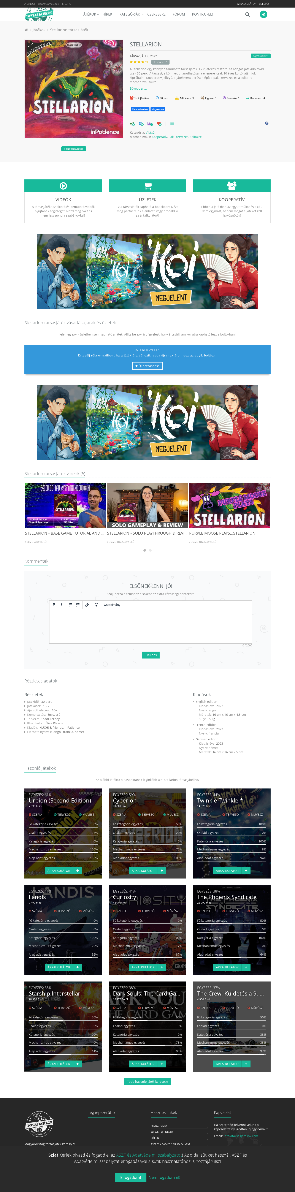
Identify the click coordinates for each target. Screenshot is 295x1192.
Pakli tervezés (178, 137)
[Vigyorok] (96, 604)
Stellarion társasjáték (69, 29)
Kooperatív (159, 137)
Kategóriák (130, 14)
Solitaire (196, 137)
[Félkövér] (54, 604)
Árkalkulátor (246, 4)
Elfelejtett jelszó (162, 1131)
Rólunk (155, 1138)
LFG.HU (66, 4)
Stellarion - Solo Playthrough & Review (148, 533)
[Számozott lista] (78, 604)
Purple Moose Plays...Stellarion (222, 533)
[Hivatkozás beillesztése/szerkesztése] (87, 604)
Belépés (264, 4)
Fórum (179, 14)
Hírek (107, 14)
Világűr (151, 132)
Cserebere (156, 14)
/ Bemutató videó (36, 541)
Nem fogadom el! (164, 1177)
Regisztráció (159, 1125)
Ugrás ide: (259, 56)
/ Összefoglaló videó (121, 541)
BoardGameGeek (48, 4)
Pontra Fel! (202, 14)
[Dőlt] (61, 604)
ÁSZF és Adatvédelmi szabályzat (170, 1144)
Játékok (89, 14)
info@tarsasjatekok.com (241, 1136)
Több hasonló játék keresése (147, 1082)
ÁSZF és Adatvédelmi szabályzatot (149, 1155)
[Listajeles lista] (70, 604)
